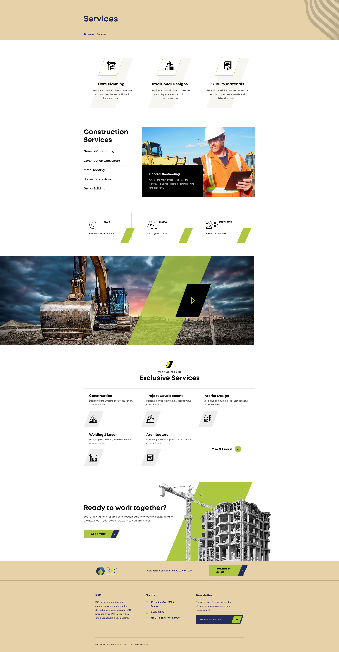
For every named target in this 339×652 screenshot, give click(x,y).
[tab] (108, 151)
